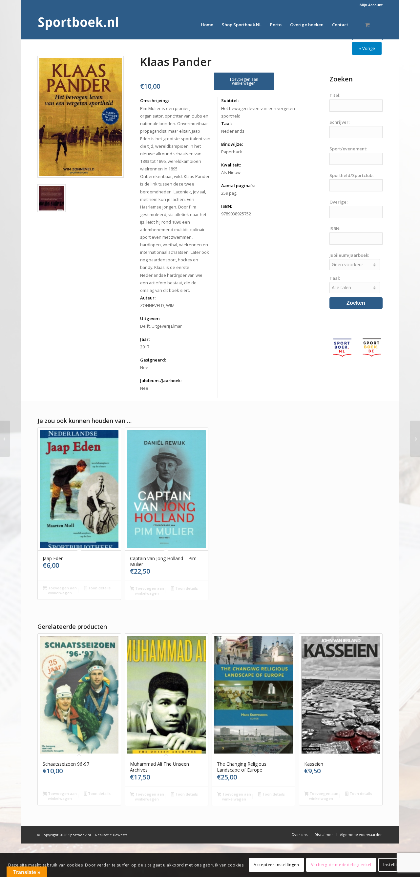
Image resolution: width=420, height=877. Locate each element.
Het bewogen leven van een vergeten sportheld (258, 112)
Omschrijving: (154, 100)
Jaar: (145, 339)
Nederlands (232, 131)
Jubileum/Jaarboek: (349, 255)
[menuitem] (369, 5)
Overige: (338, 202)
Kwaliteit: (231, 165)
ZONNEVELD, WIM (157, 305)
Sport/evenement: (348, 149)
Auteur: (148, 298)
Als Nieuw (231, 172)
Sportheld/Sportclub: (351, 175)
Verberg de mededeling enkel (341, 864)
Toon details (99, 587)
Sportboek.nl (79, 834)
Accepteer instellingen (276, 864)
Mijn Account (371, 4)
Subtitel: (230, 100)
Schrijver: (339, 122)
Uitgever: (150, 318)
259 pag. (229, 193)
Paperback (231, 152)
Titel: (334, 95)
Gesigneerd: (153, 360)
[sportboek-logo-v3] (78, 24)
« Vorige (367, 48)
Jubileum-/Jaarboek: (160, 381)
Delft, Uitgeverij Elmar (161, 326)
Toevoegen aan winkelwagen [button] (62, 590)
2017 (144, 347)
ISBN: (226, 206)
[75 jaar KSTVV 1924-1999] (5, 439)
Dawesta (120, 834)
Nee (144, 367)
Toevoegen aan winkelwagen (243, 81)
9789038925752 (236, 214)
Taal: (226, 123)
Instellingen (395, 864)
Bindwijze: (232, 144)
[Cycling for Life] (415, 439)
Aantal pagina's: (238, 185)
